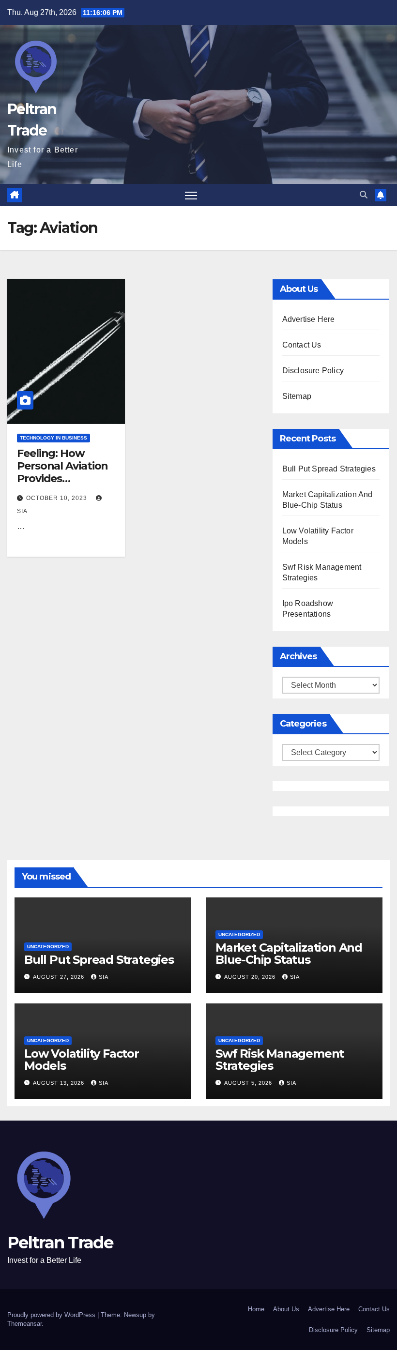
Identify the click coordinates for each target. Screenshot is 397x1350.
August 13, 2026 (59, 1083)
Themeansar (24, 1323)
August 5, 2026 (249, 1083)
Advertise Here (308, 319)
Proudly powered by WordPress (52, 1315)
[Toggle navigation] (191, 195)
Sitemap (296, 396)
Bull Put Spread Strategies (329, 469)
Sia (103, 977)
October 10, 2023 (57, 498)
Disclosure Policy (313, 370)
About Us (286, 1309)
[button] (363, 195)
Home (256, 1309)
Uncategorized (48, 946)
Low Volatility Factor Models (81, 1060)
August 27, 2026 (59, 977)
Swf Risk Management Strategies (279, 1060)
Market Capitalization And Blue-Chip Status (288, 953)
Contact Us (301, 345)
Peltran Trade (60, 1242)
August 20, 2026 (250, 977)
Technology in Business (53, 437)
